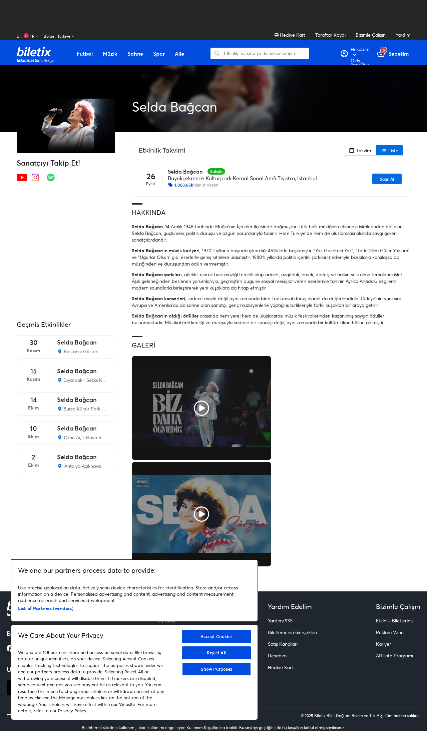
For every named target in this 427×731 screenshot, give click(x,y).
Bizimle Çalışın (371, 35)
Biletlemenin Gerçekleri (292, 632)
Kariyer (383, 644)
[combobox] (264, 53)
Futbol (85, 53)
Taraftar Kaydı (330, 35)
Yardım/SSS (280, 620)
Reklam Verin (390, 632)
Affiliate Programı (394, 655)
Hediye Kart (292, 35)
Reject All (217, 653)
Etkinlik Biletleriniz (395, 620)
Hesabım (277, 655)
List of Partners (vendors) (45, 608)
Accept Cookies (216, 636)
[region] (134, 639)
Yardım (403, 35)
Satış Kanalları (283, 644)
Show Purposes (217, 669)
